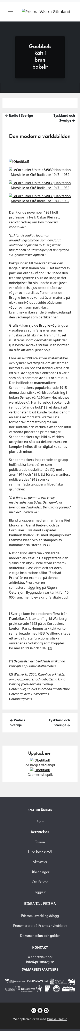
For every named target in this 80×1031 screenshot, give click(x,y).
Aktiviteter (40, 861)
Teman (40, 841)
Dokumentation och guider (40, 935)
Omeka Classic (57, 1019)
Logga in (40, 891)
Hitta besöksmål (40, 851)
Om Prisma (40, 881)
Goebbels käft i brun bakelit (40, 56)
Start (40, 821)
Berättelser (40, 831)
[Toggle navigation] (10, 11)
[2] (50, 648)
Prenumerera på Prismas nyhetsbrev (40, 925)
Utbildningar (40, 871)
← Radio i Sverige (19, 115)
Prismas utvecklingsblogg (40, 915)
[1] (43, 407)
